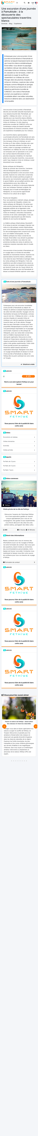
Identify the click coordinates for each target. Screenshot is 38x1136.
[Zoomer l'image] (34, 47)
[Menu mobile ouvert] (17, 2)
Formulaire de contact (12, 562)
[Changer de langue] (36, 3)
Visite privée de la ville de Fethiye (16, 509)
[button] (24, 2)
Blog (10, 23)
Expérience (18, 23)
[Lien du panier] (29, 2)
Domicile (4, 23)
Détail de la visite (29, 364)
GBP (32, 3)
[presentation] (4, 726)
